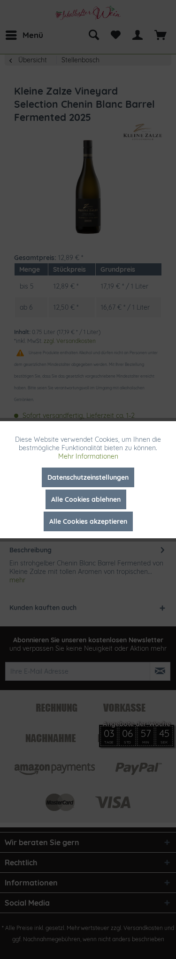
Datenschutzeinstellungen (88, 477)
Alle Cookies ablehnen (86, 499)
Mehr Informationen (88, 456)
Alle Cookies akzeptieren (88, 521)
